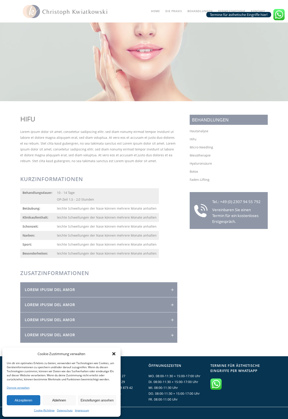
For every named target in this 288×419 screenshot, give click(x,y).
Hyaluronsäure (201, 163)
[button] (114, 354)
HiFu (193, 139)
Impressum (82, 410)
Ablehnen (59, 400)
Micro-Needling (201, 147)
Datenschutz (65, 410)
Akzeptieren (23, 400)
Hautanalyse (199, 131)
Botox (194, 171)
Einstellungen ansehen (97, 400)
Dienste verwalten (18, 388)
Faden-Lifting (199, 179)
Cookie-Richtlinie (44, 410)
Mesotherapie (200, 155)
